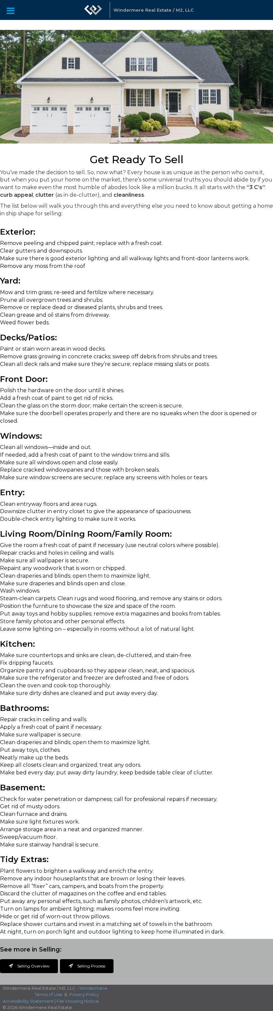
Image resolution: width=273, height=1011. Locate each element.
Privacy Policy (84, 994)
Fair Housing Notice (78, 1001)
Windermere (93, 988)
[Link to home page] (93, 13)
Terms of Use (48, 994)
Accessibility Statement (28, 1001)
